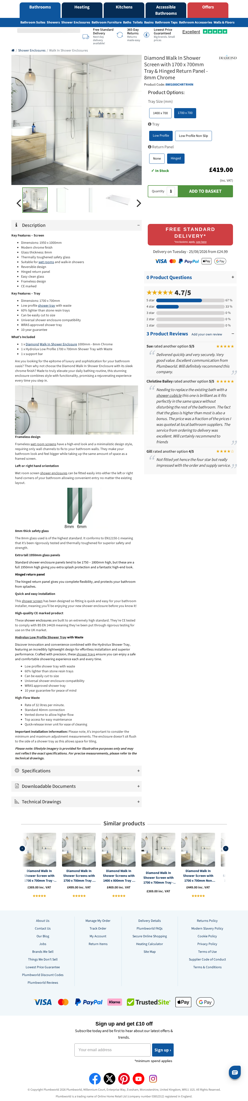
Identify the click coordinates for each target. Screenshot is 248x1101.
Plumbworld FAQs (150, 928)
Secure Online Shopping (149, 936)
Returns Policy (207, 920)
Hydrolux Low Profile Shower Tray (40, 637)
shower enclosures (53, 473)
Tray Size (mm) (160, 101)
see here (201, 241)
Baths (127, 22)
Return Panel (162, 147)
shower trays (86, 654)
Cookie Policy (207, 936)
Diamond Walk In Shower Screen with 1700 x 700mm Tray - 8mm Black (158, 878)
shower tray (46, 305)
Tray (155, 124)
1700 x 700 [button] (185, 113)
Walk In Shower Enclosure (58, 344)
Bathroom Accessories (195, 22)
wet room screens (43, 444)
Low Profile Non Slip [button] (193, 135)
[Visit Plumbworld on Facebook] (95, 1078)
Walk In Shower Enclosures (68, 50)
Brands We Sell (43, 951)
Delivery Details (149, 920)
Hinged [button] (176, 158)
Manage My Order (97, 920)
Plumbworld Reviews (43, 982)
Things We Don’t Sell (43, 959)
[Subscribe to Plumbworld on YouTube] (138, 1078)
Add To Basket (205, 191)
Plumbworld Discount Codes (42, 975)
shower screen (32, 601)
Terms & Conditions (207, 967)
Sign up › (163, 1050)
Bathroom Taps (166, 22)
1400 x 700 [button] (160, 113)
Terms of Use (207, 951)
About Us (42, 920)
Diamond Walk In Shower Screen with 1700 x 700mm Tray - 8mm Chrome (39, 876)
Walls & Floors (224, 22)
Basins (149, 22)
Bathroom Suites (32, 22)
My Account (98, 936)
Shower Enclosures (75, 22)
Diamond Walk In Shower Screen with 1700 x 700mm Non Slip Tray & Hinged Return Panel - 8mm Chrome (198, 876)
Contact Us (43, 928)
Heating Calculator (149, 944)
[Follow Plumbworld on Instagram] (153, 1078)
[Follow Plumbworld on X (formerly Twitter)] (109, 1078)
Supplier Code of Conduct (207, 959)
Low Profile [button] (161, 135)
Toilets (138, 22)
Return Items (98, 944)
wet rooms (46, 262)
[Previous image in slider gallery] (18, 202)
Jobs (42, 944)
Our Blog (43, 936)
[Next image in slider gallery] (139, 202)
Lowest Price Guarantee (43, 967)
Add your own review (207, 334)
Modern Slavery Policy (207, 928)
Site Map (150, 951)
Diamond (32, 344)
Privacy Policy (207, 944)
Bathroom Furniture (107, 22)
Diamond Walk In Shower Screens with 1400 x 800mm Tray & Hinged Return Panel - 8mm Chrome (118, 876)
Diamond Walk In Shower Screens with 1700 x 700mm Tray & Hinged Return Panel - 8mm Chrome (79, 876)
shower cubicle (168, 396)
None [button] (157, 158)
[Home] (13, 50)
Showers (53, 22)
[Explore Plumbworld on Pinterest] (124, 1078)
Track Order (98, 928)
